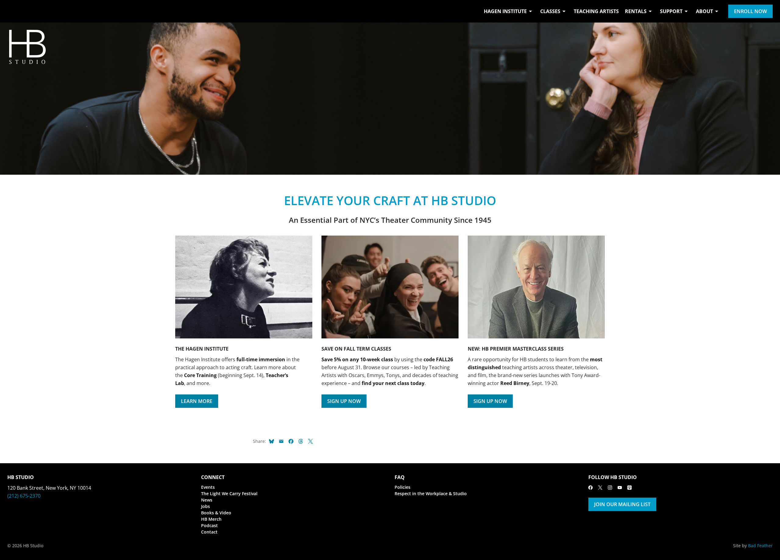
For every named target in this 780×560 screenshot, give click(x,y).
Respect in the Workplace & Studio (431, 493)
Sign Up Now (344, 401)
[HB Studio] (13, 11)
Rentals (636, 11)
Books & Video (216, 513)
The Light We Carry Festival (229, 493)
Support (671, 11)
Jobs (205, 506)
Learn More (196, 401)
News (206, 500)
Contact (209, 532)
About (704, 11)
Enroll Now (750, 11)
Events (208, 487)
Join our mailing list (622, 504)
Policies (402, 487)
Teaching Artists (596, 11)
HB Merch (211, 519)
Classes (550, 11)
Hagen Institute (505, 11)
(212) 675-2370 (24, 495)
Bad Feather (760, 545)
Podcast (209, 525)
